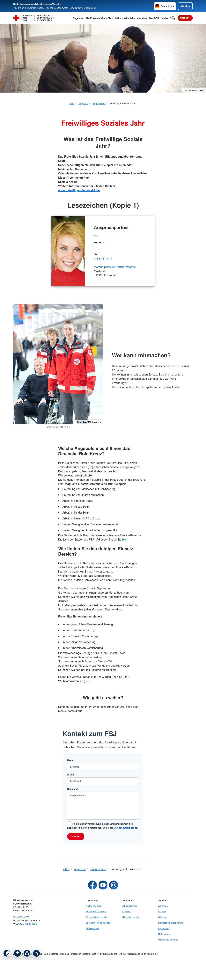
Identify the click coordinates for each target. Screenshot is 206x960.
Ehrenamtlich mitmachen (98, 922)
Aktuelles (126, 911)
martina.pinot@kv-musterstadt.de (115, 267)
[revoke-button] (6, 953)
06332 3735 (23, 917)
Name (70, 760)
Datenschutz (164, 934)
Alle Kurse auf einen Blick (99, 18)
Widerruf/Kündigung (168, 939)
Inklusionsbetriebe (125, 18)
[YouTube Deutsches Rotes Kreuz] (103, 885)
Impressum (163, 928)
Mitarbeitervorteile (131, 917)
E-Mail (70, 774)
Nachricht (72, 788)
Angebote (78, 18)
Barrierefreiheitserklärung (170, 922)
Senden (75, 836)
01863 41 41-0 (103, 258)
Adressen (163, 905)
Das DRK (154, 18)
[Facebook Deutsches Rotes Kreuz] (92, 885)
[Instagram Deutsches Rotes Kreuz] (113, 885)
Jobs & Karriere (129, 905)
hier (124, 539)
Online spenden (94, 905)
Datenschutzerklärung (125, 827)
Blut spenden (92, 928)
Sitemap (162, 917)
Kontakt (162, 911)
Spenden (184, 17)
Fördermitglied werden (97, 917)
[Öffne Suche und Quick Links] (173, 18)
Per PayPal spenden (96, 911)
